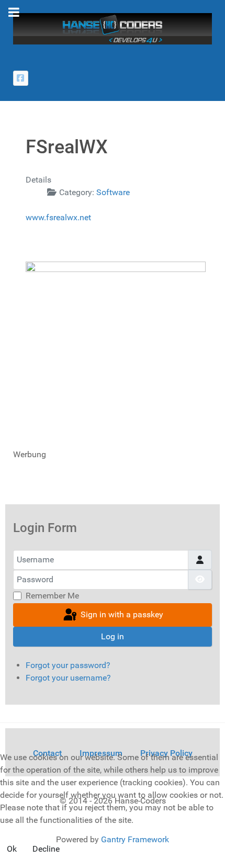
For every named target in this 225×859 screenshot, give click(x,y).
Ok (12, 849)
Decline (46, 849)
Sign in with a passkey (120, 614)
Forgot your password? (68, 665)
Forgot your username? (68, 678)
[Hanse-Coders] (112, 28)
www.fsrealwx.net (58, 217)
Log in (112, 636)
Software (113, 192)
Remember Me (52, 596)
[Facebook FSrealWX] (20, 78)
